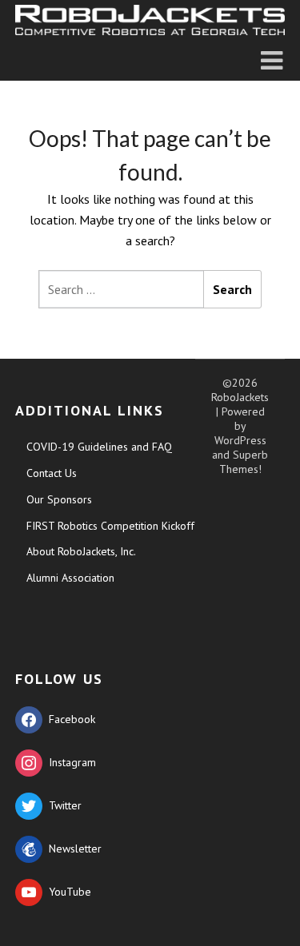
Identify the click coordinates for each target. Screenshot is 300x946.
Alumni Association (70, 577)
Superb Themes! (244, 461)
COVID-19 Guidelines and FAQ (99, 446)
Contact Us (51, 473)
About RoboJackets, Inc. (81, 551)
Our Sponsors (59, 499)
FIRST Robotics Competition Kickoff (110, 526)
